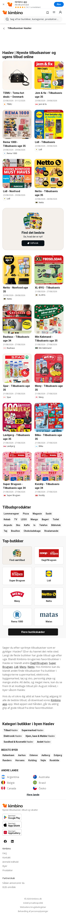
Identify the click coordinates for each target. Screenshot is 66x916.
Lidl (16, 667)
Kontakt (6, 857)
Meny (23, 667)
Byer (4, 865)
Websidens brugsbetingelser (33, 907)
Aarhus (22, 755)
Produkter (7, 870)
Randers (7, 760)
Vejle (43, 760)
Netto (31, 667)
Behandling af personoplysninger (33, 911)
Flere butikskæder (33, 632)
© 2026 (33, 898)
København (8, 755)
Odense (33, 755)
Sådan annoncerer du (13, 882)
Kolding (32, 760)
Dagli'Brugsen (39, 663)
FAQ (4, 853)
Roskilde (54, 760)
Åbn (59, 4)
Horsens (20, 760)
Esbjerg (58, 755)
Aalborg (45, 755)
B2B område (9, 887)
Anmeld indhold (10, 861)
